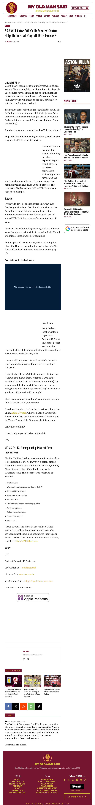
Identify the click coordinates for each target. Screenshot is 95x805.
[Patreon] (80, 780)
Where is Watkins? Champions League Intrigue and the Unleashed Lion (76, 129)
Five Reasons (48, 686)
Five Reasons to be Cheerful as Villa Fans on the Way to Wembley (52, 691)
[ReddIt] (23, 706)
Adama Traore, (19, 413)
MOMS (8, 41)
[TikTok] (84, 780)
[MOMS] (14, 655)
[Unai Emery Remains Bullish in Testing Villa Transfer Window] (77, 145)
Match (26, 686)
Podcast (13, 23)
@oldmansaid (29, 568)
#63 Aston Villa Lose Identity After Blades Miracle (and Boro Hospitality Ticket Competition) (13, 693)
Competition (8, 686)
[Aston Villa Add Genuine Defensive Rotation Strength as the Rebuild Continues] (77, 199)
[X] (28, 659)
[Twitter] (68, 780)
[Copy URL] (38, 706)
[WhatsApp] (31, 706)
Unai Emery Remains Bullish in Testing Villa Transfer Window (76, 156)
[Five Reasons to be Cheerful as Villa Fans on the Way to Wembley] (52, 681)
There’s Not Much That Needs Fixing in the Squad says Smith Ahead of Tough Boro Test (32, 693)
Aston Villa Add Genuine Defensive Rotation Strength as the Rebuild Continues (76, 211)
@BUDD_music (26, 574)
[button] (85, 16)
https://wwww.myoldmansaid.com (32, 654)
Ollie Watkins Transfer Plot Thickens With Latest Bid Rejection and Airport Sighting (76, 183)
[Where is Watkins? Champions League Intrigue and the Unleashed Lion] (77, 116)
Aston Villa (74, 790)
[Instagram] (24, 659)
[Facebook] (8, 706)
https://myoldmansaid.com (38, 581)
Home (7, 23)
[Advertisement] (33, 61)
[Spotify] (76, 780)
